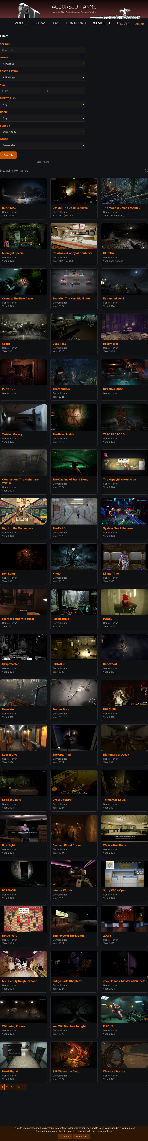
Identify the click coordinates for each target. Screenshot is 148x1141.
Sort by (5, 125)
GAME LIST (102, 23)
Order (4, 139)
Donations (76, 23)
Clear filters (42, 161)
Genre (4, 57)
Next (20, 1087)
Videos (21, 23)
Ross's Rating (9, 71)
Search (5, 44)
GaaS (3, 112)
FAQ (56, 23)
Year (3, 84)
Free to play (8, 98)
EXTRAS (40, 23)
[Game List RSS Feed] (146, 170)
